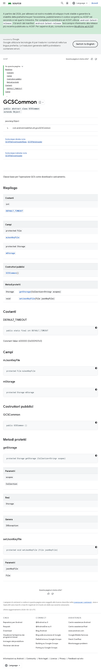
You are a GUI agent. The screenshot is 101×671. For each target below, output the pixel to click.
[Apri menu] (4, 3)
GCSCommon (11, 273)
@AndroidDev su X (43, 626)
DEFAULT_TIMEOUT (14, 211)
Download (7, 631)
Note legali (43, 659)
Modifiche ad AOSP (83, 26)
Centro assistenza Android (79, 622)
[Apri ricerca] (62, 3)
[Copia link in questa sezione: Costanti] (18, 312)
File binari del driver (11, 645)
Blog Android (41, 631)
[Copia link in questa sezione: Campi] (15, 352)
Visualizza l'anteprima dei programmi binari (13, 636)
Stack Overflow (74, 639)
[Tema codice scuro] (96, 327)
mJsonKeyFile (12, 237)
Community (31, 659)
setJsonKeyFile (27, 298)
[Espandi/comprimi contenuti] (22, 66)
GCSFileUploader (35, 142)
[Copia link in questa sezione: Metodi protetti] (29, 439)
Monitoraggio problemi (77, 643)
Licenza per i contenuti (83, 602)
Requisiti (6, 626)
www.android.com (76, 631)
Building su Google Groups (47, 643)
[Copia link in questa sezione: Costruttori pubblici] (36, 406)
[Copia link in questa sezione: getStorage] (19, 447)
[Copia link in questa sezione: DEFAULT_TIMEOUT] (29, 320)
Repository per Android (12, 622)
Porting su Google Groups (46, 647)
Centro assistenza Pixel (77, 626)
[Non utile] (96, 59)
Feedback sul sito (75, 659)
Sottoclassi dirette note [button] (23, 140)
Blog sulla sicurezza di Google (48, 635)
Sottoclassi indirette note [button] (16, 154)
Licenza (53, 659)
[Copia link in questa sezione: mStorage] (17, 381)
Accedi (95, 3)
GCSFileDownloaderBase (16, 142)
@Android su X (42, 622)
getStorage (25, 291)
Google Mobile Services (78, 635)
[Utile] (92, 59)
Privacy (63, 659)
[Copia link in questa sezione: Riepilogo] (20, 188)
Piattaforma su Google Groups (48, 639)
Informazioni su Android (13, 659)
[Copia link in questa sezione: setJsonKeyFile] (24, 539)
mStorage (10, 253)
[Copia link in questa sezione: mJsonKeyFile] (22, 360)
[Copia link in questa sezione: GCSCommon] (22, 414)
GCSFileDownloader (13, 156)
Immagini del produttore (13, 641)
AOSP (5, 59)
